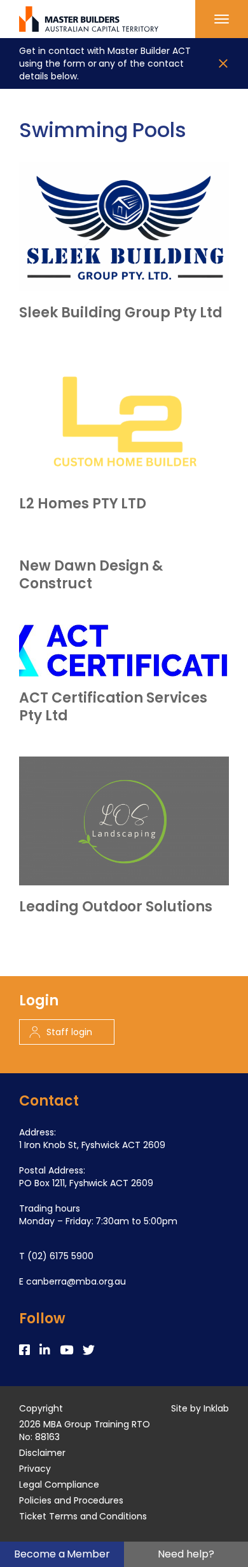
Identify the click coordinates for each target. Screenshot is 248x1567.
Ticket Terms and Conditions (83, 1516)
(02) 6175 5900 (60, 1256)
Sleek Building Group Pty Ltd (121, 313)
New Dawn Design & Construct (91, 575)
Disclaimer (42, 1452)
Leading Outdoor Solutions (115, 907)
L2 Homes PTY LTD (82, 504)
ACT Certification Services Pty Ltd (113, 707)
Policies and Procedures (71, 1500)
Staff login (69, 1032)
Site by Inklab (200, 1408)
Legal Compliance (59, 1484)
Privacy (35, 1468)
